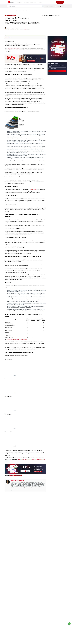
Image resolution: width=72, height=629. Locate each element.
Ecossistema (12, 475)
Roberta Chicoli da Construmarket (13, 28)
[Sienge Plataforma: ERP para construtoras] (25, 469)
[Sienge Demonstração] (25, 58)
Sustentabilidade (18, 475)
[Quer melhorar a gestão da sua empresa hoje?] (69, 623)
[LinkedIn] (11, 490)
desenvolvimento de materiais (14, 48)
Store (40, 2)
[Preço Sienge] (57, 48)
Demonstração (60, 2)
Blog (5, 10)
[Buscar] (43, 6)
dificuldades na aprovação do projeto (30, 240)
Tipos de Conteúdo (49, 6)
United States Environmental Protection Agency (17, 339)
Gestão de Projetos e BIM (11, 10)
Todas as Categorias (59, 6)
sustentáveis (33, 189)
